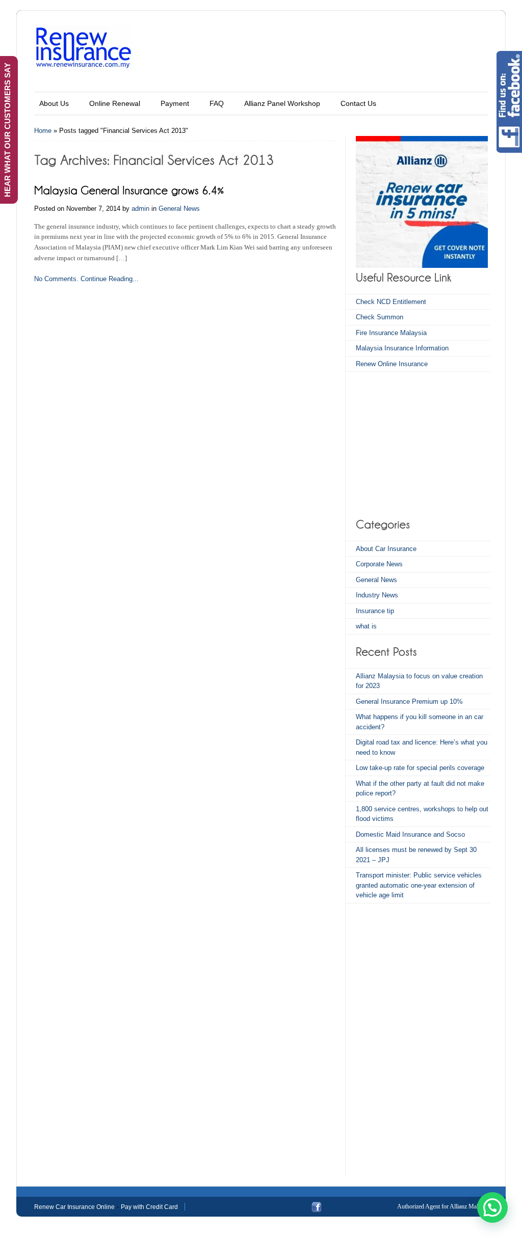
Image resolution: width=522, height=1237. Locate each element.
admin (140, 208)
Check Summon (379, 317)
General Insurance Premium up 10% (409, 701)
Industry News (377, 595)
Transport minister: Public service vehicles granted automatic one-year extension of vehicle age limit (419, 885)
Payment (175, 103)
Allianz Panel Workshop (282, 103)
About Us (54, 103)
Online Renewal (114, 103)
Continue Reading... (110, 279)
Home (42, 130)
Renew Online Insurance (392, 364)
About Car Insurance (386, 549)
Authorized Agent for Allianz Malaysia (443, 1206)
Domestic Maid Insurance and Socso (410, 834)
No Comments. (56, 279)
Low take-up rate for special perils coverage (420, 768)
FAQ (217, 103)
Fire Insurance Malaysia (391, 333)
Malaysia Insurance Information (402, 348)
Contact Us (358, 103)
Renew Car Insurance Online (74, 1207)
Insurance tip (375, 611)
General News (179, 208)
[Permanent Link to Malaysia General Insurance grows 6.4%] (129, 189)
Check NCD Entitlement (391, 302)
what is (366, 626)
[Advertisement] (419, 443)
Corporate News (379, 564)
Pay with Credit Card (149, 1207)
